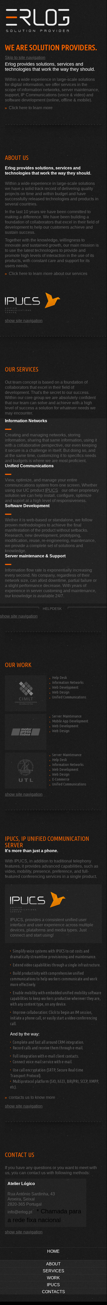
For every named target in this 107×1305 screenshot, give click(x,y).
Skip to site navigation (25, 57)
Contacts (53, 1292)
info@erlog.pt (20, 1212)
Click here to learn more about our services (48, 273)
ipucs (34, 303)
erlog (54, 23)
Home (53, 1251)
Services (53, 1271)
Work (53, 1278)
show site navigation (23, 320)
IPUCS (51, 490)
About (53, 1264)
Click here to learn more (31, 108)
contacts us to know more (32, 1097)
